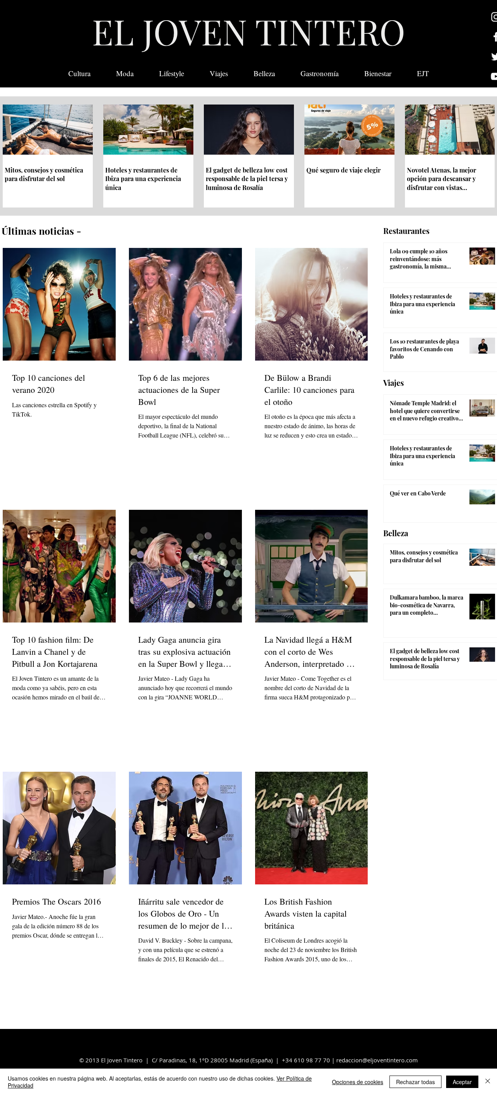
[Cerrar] (487, 1082)
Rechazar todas (415, 1082)
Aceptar (462, 1082)
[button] (423, 73)
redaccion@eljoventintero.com (377, 1060)
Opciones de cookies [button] (357, 1082)
